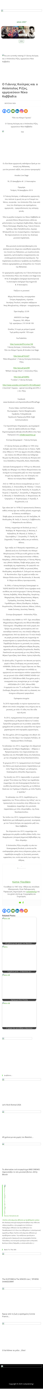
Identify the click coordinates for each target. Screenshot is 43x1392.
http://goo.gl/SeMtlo (21, 377)
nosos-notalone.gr (11, 1216)
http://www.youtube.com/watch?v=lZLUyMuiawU (21, 385)
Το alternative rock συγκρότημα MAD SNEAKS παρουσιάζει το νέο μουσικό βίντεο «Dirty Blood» (21, 1172)
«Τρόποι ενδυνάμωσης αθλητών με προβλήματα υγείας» (20, 1220)
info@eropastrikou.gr (28, 435)
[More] (26, 111)
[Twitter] (25, 4)
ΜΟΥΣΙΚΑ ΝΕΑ (10, 103)
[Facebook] (18, 4)
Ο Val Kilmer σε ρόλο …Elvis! (13, 1350)
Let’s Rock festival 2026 (11, 1105)
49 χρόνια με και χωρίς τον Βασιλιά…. (17, 1137)
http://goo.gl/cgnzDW (21, 368)
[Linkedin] (17, 111)
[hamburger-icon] (21, 41)
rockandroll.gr (31, 891)
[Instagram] (21, 111)
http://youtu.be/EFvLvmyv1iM (21, 344)
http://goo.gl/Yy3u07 (21, 356)
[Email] (13, 111)
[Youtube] (20, 903)
